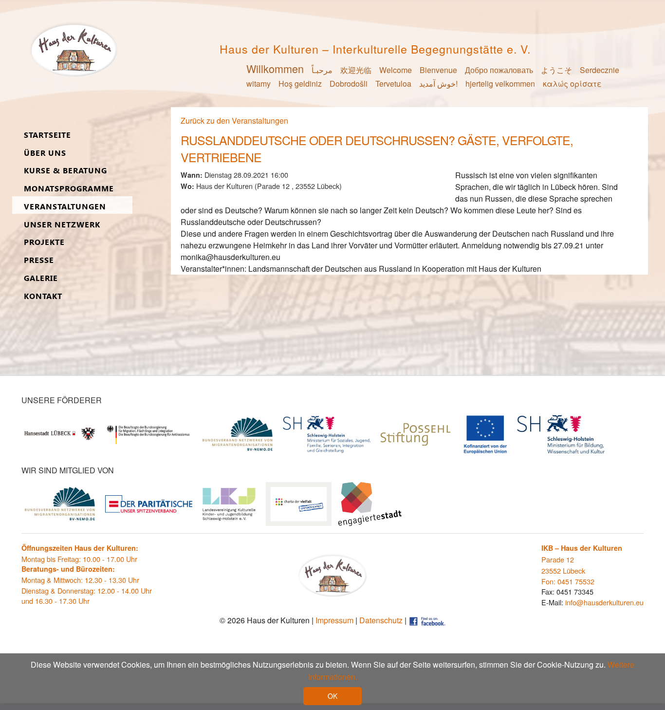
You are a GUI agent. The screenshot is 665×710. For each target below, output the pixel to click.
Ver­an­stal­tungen (65, 206)
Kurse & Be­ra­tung (65, 170)
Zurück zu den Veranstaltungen (234, 120)
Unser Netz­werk (62, 224)
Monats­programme (69, 188)
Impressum (334, 620)
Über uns (45, 153)
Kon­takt (43, 296)
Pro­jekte (44, 242)
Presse (39, 260)
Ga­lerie (41, 278)
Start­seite (47, 135)
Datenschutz (381, 620)
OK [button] (332, 696)
